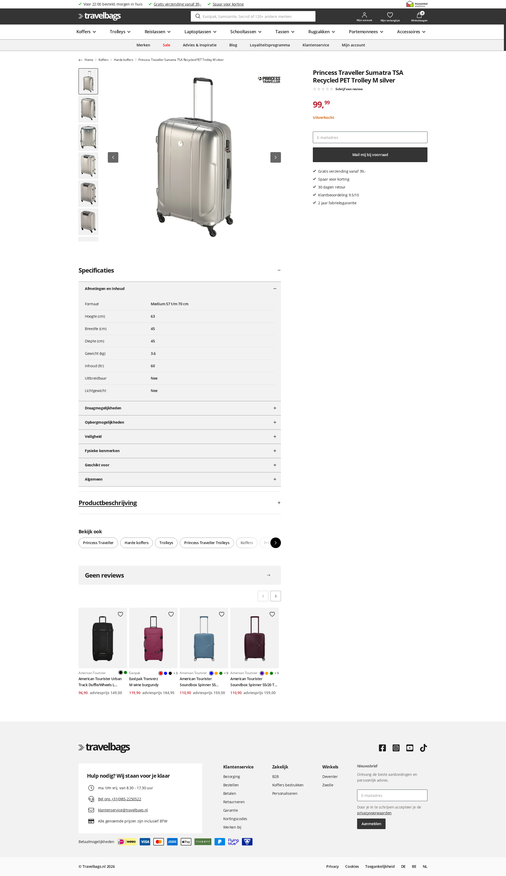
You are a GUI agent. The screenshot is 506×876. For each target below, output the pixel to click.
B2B (275, 776)
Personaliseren (285, 793)
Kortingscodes (235, 818)
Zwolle (327, 784)
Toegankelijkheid (380, 866)
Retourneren (234, 801)
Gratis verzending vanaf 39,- (177, 4)
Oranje (216, 673)
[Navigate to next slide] (275, 596)
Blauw (165, 673)
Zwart (170, 673)
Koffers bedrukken (288, 784)
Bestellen (231, 784)
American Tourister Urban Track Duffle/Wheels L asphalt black (100, 682)
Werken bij (232, 827)
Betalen (229, 793)
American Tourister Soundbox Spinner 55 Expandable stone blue (199, 682)
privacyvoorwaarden (374, 812)
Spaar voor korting (228, 4)
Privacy (332, 866)
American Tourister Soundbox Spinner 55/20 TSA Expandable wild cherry (254, 682)
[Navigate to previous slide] (263, 596)
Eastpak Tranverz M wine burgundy (144, 681)
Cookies (352, 866)
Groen (125, 672)
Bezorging (231, 776)
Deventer (330, 776)
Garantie (230, 810)
